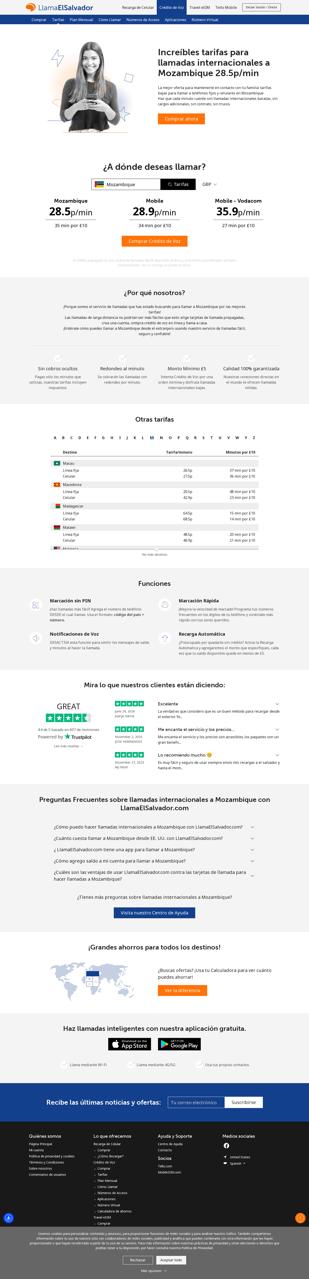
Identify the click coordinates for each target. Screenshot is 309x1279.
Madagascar (73, 506)
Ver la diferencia (182, 990)
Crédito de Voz (104, 1162)
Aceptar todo (171, 1259)
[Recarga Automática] (165, 638)
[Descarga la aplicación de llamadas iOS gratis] (129, 1043)
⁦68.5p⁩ (187, 519)
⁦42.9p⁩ (187, 497)
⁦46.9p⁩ (187, 540)
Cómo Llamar (110, 19)
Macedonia (72, 484)
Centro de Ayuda (170, 1144)
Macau (68, 463)
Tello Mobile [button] (226, 7)
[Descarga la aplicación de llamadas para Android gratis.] (179, 1043)
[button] (172, 7)
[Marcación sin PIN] (36, 604)
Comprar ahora (181, 119)
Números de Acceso (142, 19)
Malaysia (70, 548)
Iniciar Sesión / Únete (261, 7)
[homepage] (61, 7)
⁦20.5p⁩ (187, 491)
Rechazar (138, 1259)
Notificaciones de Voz (74, 634)
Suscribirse (244, 1102)
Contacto (165, 1150)
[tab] (53, 437)
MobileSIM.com (169, 1172)
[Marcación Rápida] (165, 604)
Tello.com (165, 1166)
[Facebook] (227, 1146)
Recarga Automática (202, 634)
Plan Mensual (81, 19)
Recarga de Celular (107, 1144)
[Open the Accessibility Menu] (8, 1218)
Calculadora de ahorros (114, 1211)
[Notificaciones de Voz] (36, 638)
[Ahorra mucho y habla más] (92, 980)
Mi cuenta (36, 1150)
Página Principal (40, 1144)
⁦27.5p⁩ (187, 476)
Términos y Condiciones (46, 1162)
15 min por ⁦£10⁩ (242, 513)
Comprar (39, 19)
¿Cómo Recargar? (110, 1156)
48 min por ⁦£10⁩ (242, 491)
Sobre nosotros (40, 1168)
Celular (69, 476)
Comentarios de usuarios (47, 1174)
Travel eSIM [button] (199, 7)
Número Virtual (205, 19)
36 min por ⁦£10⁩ (242, 476)
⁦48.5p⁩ (187, 534)
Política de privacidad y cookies (52, 1156)
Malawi (69, 527)
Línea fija (71, 470)
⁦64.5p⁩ (187, 513)
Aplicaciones (175, 19)
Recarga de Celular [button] (138, 7)
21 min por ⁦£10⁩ (242, 540)
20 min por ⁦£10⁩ (242, 534)
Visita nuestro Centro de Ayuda (154, 913)
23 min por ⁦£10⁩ (242, 497)
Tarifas (102, 1174)
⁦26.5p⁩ (187, 470)
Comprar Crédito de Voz (155, 241)
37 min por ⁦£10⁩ (242, 470)
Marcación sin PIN (70, 601)
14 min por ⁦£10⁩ (242, 519)
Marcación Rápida (199, 601)
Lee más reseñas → (68, 746)
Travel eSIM (102, 1217)
